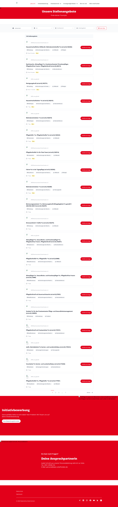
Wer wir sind (83, 3)
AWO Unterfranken (94, 3)
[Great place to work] (101, 500)
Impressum (19, 494)
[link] (86, 47)
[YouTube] (94, 500)
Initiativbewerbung (43, 3)
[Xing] (80, 500)
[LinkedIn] (83, 500)
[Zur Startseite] (19, 3)
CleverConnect (31, 501)
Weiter (88, 392)
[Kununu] (97, 500)
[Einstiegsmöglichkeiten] (77, 3)
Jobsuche (32, 3)
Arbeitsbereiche (55, 3)
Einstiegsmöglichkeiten (69, 3)
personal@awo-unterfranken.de (57, 467)
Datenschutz (19, 491)
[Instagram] (87, 500)
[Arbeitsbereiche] (60, 3)
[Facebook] (90, 500)
